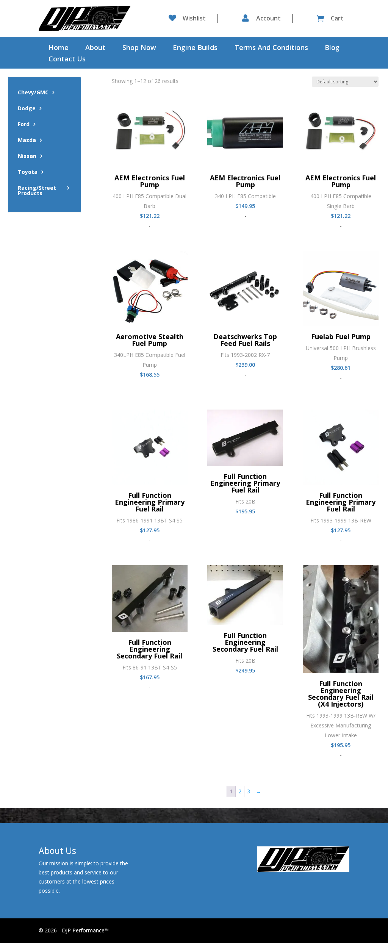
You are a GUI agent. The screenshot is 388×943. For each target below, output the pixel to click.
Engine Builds (195, 48)
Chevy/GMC (33, 93)
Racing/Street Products (37, 191)
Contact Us (67, 59)
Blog (332, 48)
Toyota (28, 172)
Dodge (27, 109)
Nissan (27, 156)
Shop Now (139, 48)
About (95, 48)
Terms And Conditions (271, 48)
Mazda (27, 141)
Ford (24, 125)
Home (58, 48)
